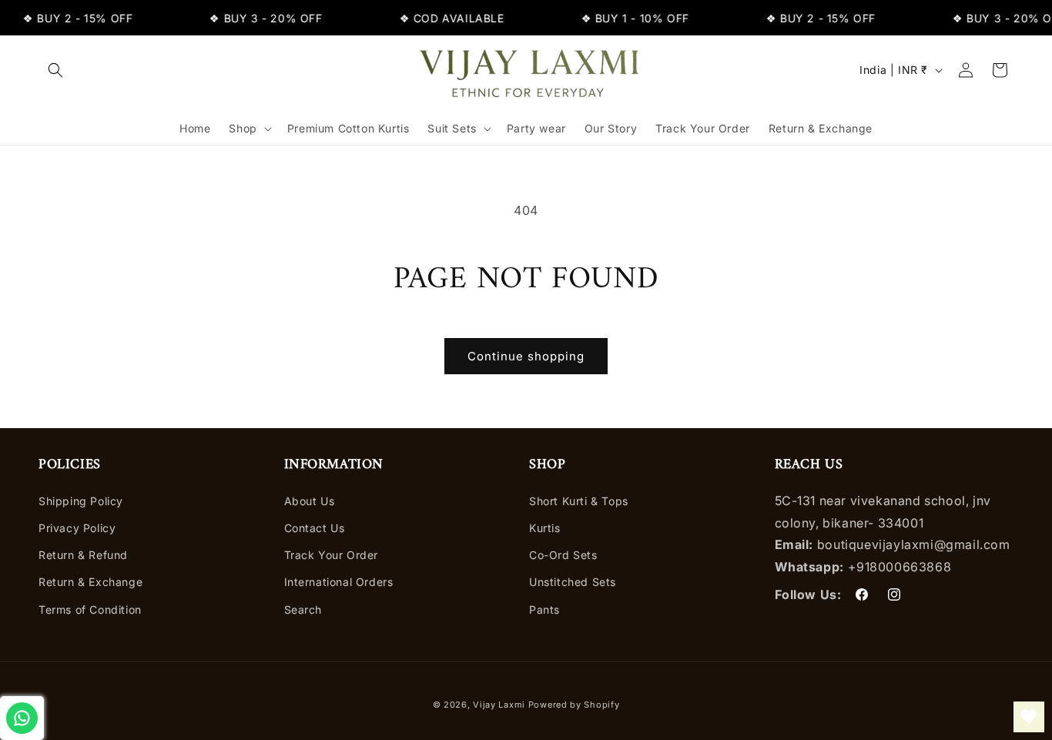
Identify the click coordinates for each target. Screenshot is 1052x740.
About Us (309, 500)
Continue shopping (526, 356)
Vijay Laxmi (499, 704)
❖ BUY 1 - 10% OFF (630, 18)
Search (303, 609)
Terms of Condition (90, 609)
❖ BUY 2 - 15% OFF (73, 18)
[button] (55, 70)
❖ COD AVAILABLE (446, 18)
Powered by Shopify (574, 704)
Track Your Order (331, 554)
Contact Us (314, 527)
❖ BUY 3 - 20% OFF (261, 18)
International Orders (339, 581)
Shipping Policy (81, 500)
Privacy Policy (77, 527)
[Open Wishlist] (1028, 716)
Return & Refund (83, 554)
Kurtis (545, 527)
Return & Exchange (90, 581)
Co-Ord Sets (563, 554)
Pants (544, 609)
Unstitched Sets (572, 581)
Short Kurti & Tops (578, 500)
